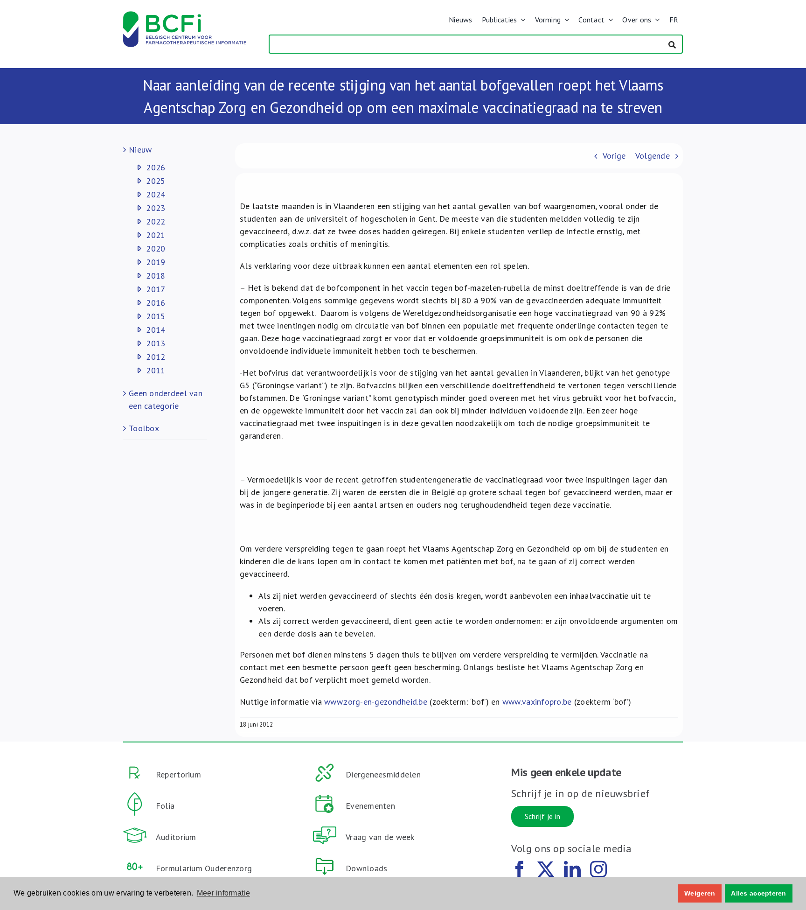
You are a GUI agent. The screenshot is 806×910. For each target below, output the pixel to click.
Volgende (652, 155)
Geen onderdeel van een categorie (165, 399)
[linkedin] (572, 869)
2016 (155, 302)
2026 (155, 167)
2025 (155, 180)
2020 (155, 248)
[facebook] (519, 869)
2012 (155, 356)
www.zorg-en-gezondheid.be (375, 701)
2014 (155, 329)
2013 (155, 343)
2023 (155, 208)
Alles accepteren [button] (758, 893)
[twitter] (545, 869)
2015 (155, 316)
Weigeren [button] (699, 893)
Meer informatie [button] (223, 893)
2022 (155, 221)
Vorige (614, 155)
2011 (155, 370)
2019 (155, 262)
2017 (155, 289)
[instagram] (598, 869)
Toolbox (144, 428)
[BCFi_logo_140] (184, 15)
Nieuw (140, 149)
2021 (155, 235)
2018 (155, 275)
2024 (155, 194)
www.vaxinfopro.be (537, 701)
